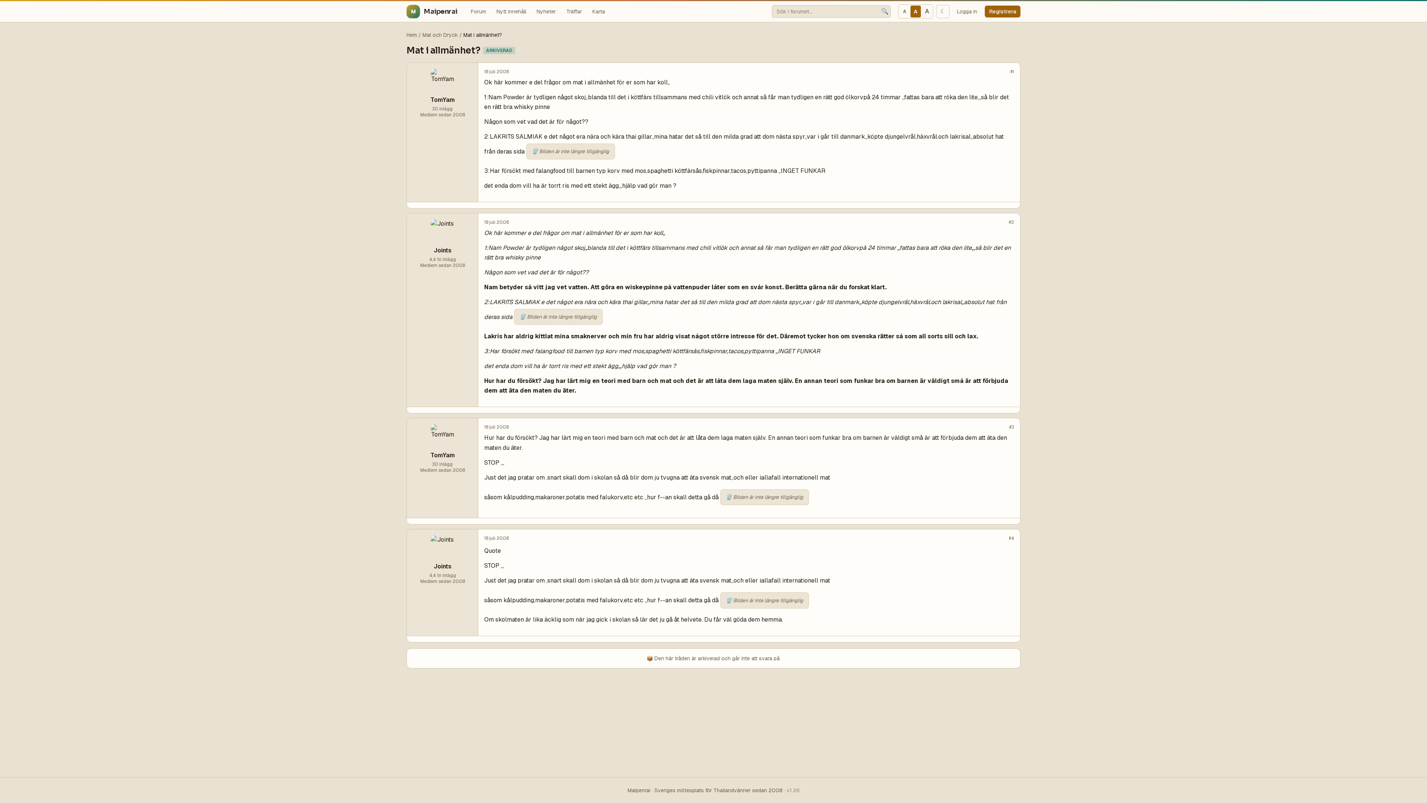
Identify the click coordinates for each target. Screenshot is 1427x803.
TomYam (442, 100)
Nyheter (546, 11)
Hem (412, 35)
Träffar (574, 11)
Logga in (967, 11)
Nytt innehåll (511, 11)
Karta (598, 11)
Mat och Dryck (440, 35)
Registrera (1002, 11)
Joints (443, 250)
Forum (478, 11)
